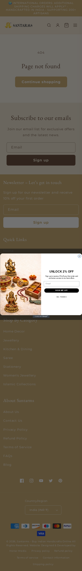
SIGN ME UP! (61, 290)
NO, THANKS (61, 297)
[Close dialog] (79, 255)
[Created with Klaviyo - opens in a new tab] (41, 316)
